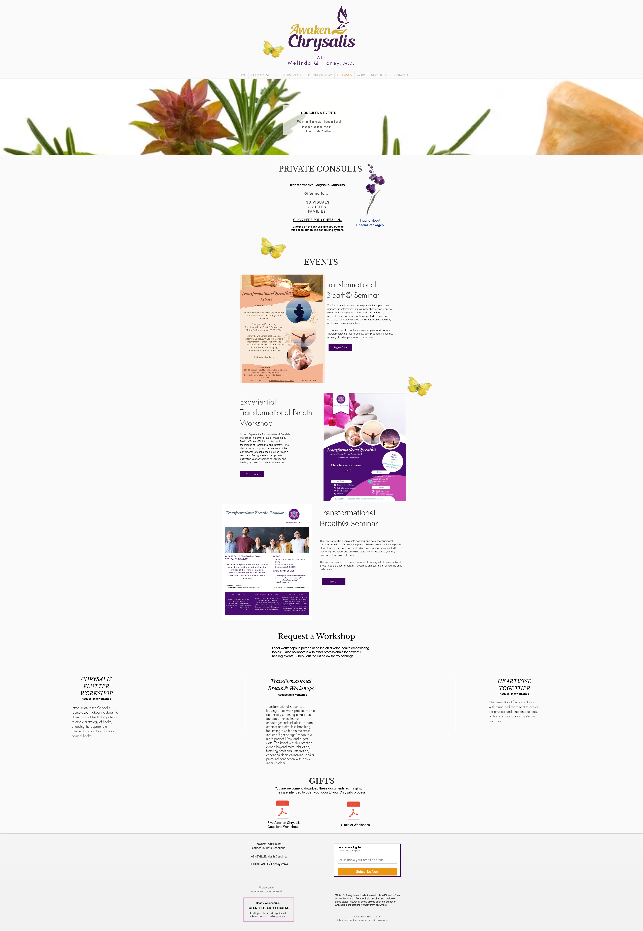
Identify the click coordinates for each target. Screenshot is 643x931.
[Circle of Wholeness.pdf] (353, 811)
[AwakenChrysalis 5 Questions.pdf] (282, 810)
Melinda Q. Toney (314, 63)
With (321, 57)
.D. (351, 63)
